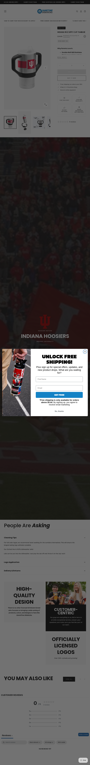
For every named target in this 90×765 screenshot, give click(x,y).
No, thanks (59, 411)
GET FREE (59, 395)
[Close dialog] (85, 352)
